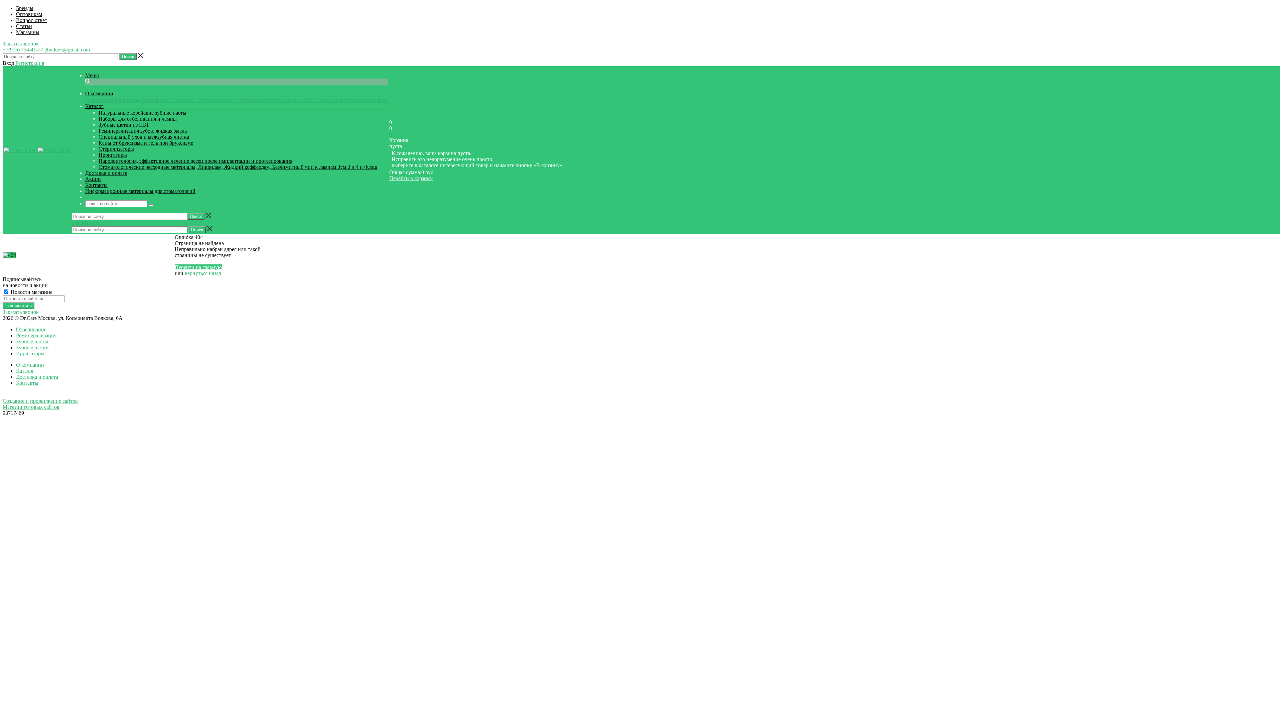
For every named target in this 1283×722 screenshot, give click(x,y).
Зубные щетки (32, 347)
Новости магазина (30, 292)
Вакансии (184, 100)
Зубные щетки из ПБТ (124, 125)
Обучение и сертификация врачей (349, 100)
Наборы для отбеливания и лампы (138, 119)
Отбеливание (31, 329)
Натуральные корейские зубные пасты (142, 113)
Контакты (27, 383)
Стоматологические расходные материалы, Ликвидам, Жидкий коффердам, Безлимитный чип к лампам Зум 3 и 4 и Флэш (238, 167)
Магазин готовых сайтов (31, 407)
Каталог (25, 371)
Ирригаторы (113, 155)
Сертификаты (156, 100)
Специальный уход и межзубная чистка (144, 137)
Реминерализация (36, 335)
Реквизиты (127, 100)
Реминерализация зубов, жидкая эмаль (143, 131)
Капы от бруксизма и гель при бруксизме (146, 143)
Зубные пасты (32, 341)
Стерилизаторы (116, 149)
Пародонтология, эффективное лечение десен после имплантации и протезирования (195, 161)
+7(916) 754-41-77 (23, 49)
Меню (92, 75)
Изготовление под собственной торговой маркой (254, 100)
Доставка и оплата (37, 377)
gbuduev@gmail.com (67, 49)
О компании (99, 100)
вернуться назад (203, 273)
